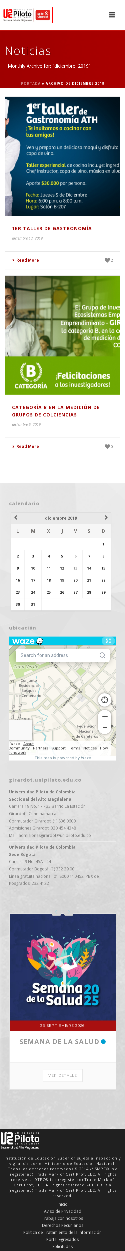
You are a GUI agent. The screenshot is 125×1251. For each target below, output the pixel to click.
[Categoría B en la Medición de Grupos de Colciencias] (62, 335)
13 (75, 568)
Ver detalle (62, 1075)
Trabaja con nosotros (62, 1218)
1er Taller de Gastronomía (52, 228)
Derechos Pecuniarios (62, 1225)
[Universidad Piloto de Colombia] (26, 15)
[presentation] (56, 912)
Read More (27, 260)
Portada (31, 83)
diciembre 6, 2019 (26, 424)
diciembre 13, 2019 (27, 238)
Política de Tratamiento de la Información (62, 1232)
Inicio (63, 1204)
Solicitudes (62, 1246)
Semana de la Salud (59, 1041)
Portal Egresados (62, 1239)
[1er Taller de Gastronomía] (62, 156)
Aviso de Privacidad (62, 1211)
